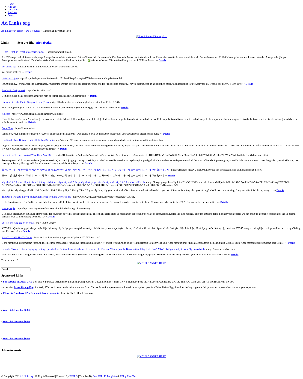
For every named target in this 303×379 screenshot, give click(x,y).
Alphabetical (44, 42)
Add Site (12, 6)
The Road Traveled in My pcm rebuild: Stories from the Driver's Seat (36, 196)
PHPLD (73, 376)
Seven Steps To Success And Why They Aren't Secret (28, 155)
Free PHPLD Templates (105, 376)
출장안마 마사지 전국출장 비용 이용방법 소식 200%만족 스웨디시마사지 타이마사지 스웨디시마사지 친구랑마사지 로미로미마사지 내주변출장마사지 (85, 169)
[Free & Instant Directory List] (151, 36)
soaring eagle (8, 208)
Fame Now (7, 128)
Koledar (6, 113)
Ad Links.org (15, 23)
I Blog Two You (128, 376)
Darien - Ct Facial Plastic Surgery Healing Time (25, 102)
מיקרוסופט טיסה (10, 78)
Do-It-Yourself (33, 30)
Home (11, 4)
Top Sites (12, 12)
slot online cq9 (9, 66)
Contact (11, 15)
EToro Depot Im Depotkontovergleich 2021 (23, 52)
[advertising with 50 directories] (151, 263)
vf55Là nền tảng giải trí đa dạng (18, 223)
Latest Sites (13, 9)
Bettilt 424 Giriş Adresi (13, 90)
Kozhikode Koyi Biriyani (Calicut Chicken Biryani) (27, 140)
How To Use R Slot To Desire (17, 237)
